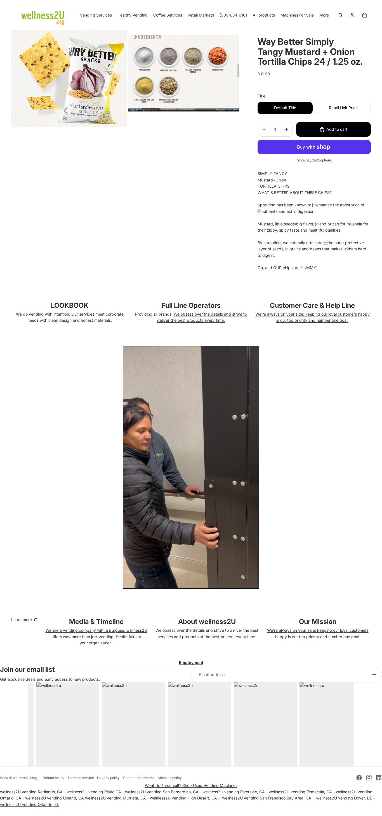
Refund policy (53, 778)
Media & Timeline (96, 621)
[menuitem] (324, 15)
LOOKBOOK (69, 305)
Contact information (139, 778)
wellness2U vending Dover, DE (344, 798)
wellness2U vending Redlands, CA (31, 791)
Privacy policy (108, 778)
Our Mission (317, 621)
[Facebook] (359, 777)
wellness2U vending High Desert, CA (183, 798)
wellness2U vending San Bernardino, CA (162, 791)
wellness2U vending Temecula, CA (300, 791)
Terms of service (80, 778)
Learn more (22, 619)
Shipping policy (170, 778)
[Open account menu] (352, 15)
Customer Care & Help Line (312, 305)
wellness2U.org (25, 778)
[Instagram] (369, 777)
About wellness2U (207, 621)
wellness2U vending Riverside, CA (233, 791)
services (165, 636)
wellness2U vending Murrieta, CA (116, 798)
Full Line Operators (191, 305)
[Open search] (340, 15)
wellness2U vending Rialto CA (94, 791)
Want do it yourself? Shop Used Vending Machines (191, 785)
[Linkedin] (378, 777)
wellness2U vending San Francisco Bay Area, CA (266, 798)
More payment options (314, 160)
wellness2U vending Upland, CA (54, 798)
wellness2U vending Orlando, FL (29, 804)
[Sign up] (374, 674)
